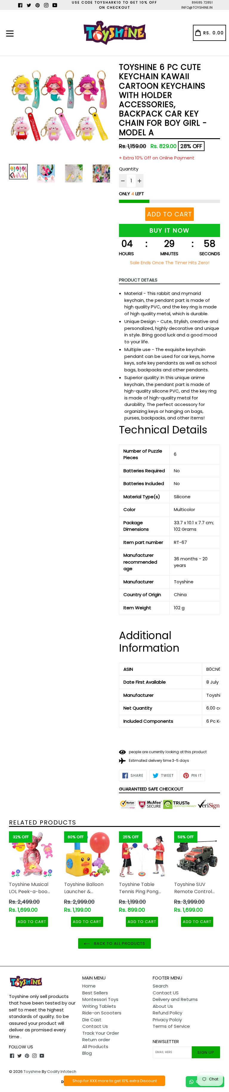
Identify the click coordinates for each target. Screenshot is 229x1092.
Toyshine (32, 1071)
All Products (95, 1046)
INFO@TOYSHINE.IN (197, 7)
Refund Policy (167, 1013)
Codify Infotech (61, 1071)
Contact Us (95, 1026)
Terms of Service (171, 1026)
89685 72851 (202, 2)
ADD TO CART (32, 922)
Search (160, 986)
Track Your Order (100, 1033)
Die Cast (91, 1019)
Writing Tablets (99, 1006)
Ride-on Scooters (101, 1013)
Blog (87, 1053)
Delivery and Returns (175, 999)
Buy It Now (169, 230)
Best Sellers (95, 993)
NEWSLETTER (166, 1041)
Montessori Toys (100, 999)
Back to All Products (119, 943)
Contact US (166, 993)
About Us (163, 1006)
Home (89, 986)
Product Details (138, 280)
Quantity (128, 169)
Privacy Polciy (167, 1019)
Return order (96, 1039)
